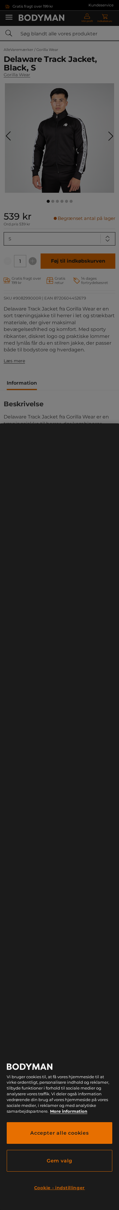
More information (68, 1111)
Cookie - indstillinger (59, 1187)
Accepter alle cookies (59, 1133)
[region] (59, 816)
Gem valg (59, 1161)
